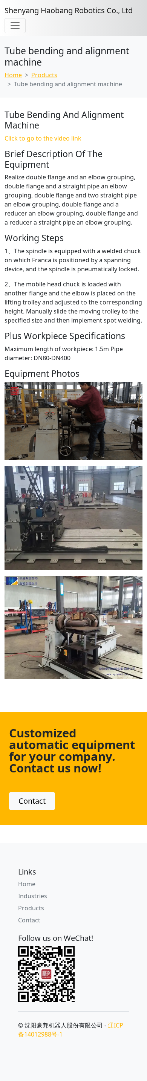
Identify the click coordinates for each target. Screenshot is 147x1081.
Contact (32, 801)
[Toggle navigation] (15, 25)
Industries (32, 896)
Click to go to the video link (43, 138)
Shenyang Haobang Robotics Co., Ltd (69, 10)
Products (44, 75)
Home (13, 75)
